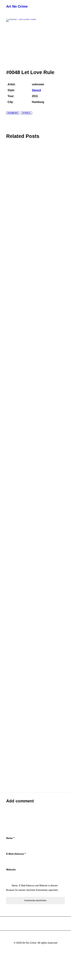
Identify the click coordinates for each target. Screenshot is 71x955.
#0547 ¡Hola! (13, 517)
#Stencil (26, 113)
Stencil (36, 90)
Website (11, 869)
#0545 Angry (13, 647)
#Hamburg (12, 113)
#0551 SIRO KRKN (16, 256)
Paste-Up (10, 327)
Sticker (9, 196)
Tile (8, 261)
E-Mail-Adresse (16, 853)
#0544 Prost (13, 713)
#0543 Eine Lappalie (18, 778)
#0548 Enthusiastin (17, 452)
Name (10, 838)
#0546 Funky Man (16, 582)
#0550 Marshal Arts (17, 321)
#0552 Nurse (13, 190)
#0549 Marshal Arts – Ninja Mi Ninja (26, 386)
